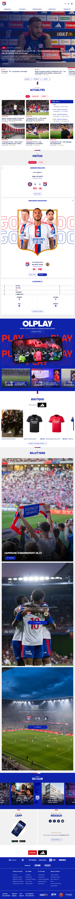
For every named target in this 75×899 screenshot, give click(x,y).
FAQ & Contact (55, 874)
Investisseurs (41, 874)
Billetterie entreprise (18, 881)
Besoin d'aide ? (55, 871)
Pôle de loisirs (29, 883)
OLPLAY (15, 874)
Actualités (28, 874)
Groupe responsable (43, 879)
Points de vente (17, 871)
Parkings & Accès (55, 877)
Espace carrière (42, 881)
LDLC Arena (28, 881)
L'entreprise (41, 877)
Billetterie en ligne (17, 879)
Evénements (28, 877)
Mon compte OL (55, 879)
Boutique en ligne (17, 877)
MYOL (52, 881)
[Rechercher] (65, 3)
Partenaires (41, 883)
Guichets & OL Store (18, 883)
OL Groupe (41, 871)
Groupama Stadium (30, 879)
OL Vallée (28, 871)
